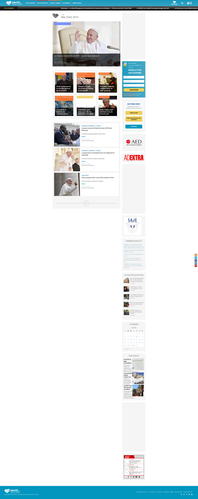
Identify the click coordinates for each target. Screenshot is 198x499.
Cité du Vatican (42, 3)
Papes (57, 99)
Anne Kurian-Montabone (60, 62)
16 (133, 339)
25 (139, 342)
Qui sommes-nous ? (142, 492)
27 (125, 345)
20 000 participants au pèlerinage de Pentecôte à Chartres (136, 312)
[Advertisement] (86, 217)
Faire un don (77, 3)
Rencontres (81, 76)
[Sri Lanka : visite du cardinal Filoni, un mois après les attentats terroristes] (108, 82)
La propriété (151, 492)
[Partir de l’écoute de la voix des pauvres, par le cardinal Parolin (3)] (64, 82)
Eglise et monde (55, 3)
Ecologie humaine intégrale (64, 97)
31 (136, 345)
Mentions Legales (169, 492)
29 (131, 345)
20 (125, 342)
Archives (85, 175)
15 (131, 339)
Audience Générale (82, 97)
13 (125, 339)
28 (128, 345)
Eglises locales (60, 74)
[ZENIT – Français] (15, 3)
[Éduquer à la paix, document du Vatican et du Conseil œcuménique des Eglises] (86, 82)
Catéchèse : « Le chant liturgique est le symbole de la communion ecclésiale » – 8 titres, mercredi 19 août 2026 (52, 8)
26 (142, 342)
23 (133, 342)
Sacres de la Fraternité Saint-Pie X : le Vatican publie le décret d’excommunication (137, 280)
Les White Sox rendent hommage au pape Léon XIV (109, 8)
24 (136, 342)
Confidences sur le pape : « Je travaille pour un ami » (136, 287)
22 (131, 342)
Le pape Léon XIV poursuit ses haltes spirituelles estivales (128, 389)
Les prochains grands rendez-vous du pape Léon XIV (128, 377)
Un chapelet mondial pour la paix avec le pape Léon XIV (137, 295)
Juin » (128, 349)
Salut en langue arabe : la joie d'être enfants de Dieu (98, 177)
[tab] (129, 456)
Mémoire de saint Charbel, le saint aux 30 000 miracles (137, 303)
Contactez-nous (188, 492)
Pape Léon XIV (30, 3)
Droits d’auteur (178, 492)
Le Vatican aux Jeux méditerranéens (142, 8)
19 (142, 339)
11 (139, 336)
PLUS (86, 203)
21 (128, 342)
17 (136, 339)
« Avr (125, 349)
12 (142, 336)
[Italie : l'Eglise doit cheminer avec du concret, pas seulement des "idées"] (108, 106)
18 (139, 339)
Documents (66, 3)
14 (128, 339)
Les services (159, 492)
